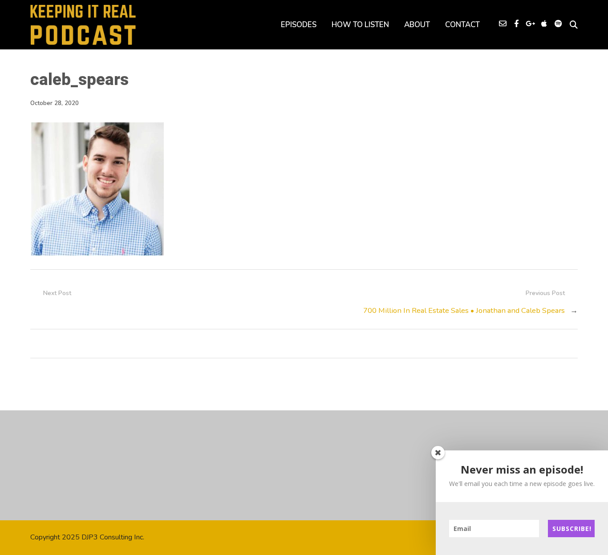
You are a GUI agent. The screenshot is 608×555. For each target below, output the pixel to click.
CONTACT (462, 25)
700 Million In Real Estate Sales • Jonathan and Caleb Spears (464, 310)
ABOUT (417, 25)
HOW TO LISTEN (360, 25)
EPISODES (298, 25)
